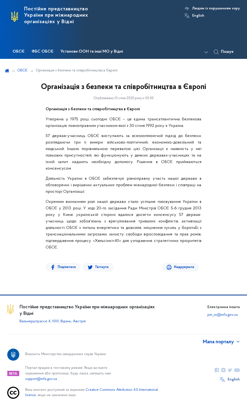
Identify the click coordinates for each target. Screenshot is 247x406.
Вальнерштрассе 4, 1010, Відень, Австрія (53, 321)
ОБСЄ (19, 51)
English (198, 16)
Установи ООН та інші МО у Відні (92, 51)
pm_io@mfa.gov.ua (222, 315)
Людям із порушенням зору (216, 8)
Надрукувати (184, 267)
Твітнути (102, 267)
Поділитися (67, 267)
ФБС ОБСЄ (43, 51)
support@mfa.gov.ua (41, 379)
